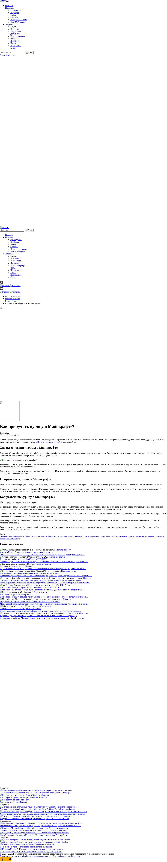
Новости (9, 5)
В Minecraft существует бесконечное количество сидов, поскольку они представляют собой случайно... (46, 576)
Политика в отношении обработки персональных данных (26, 856)
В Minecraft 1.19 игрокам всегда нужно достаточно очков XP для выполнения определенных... (42, 590)
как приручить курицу (95, 536)
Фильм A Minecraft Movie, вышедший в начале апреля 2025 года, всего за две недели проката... (42, 554)
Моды (13, 27)
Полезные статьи (57, 557)
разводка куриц (142, 536)
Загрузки (9, 24)
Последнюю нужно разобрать (50, 442)
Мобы (13, 15)
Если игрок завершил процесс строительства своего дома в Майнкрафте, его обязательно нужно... (44, 597)
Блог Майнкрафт (17, 22)
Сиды (13, 48)
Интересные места (18, 20)
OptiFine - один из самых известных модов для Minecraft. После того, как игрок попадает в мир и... (44, 561)
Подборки (14, 12)
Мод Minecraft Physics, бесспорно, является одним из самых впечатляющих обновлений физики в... (44, 604)
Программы (15, 45)
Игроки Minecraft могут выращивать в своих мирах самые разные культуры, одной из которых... (43, 568)
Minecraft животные (9, 536)
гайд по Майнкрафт (27, 536)
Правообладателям (61, 856)
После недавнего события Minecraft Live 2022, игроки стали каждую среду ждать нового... (40, 611)
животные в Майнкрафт (47, 536)
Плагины (14, 29)
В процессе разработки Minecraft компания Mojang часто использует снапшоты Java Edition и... (42, 618)
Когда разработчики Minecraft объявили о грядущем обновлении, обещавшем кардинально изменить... (45, 583)
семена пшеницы (157, 536)
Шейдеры (14, 41)
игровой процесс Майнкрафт (71, 536)
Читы (12, 38)
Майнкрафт (110, 536)
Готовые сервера (17, 36)
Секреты (14, 17)
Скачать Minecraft (8, 55)
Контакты (75, 856)
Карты (13, 43)
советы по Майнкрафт (10, 539)
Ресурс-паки (15, 31)
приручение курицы (125, 536)
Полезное (9, 8)
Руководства (16, 10)
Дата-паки (15, 34)
